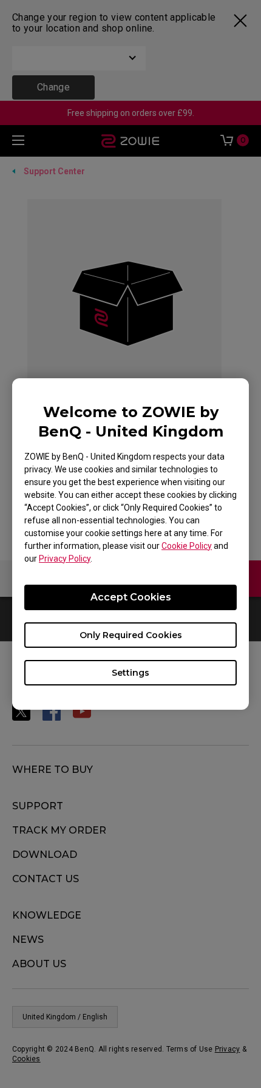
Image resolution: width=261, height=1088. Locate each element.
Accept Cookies (130, 597)
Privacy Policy (64, 558)
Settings (130, 672)
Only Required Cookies (131, 635)
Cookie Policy (186, 546)
